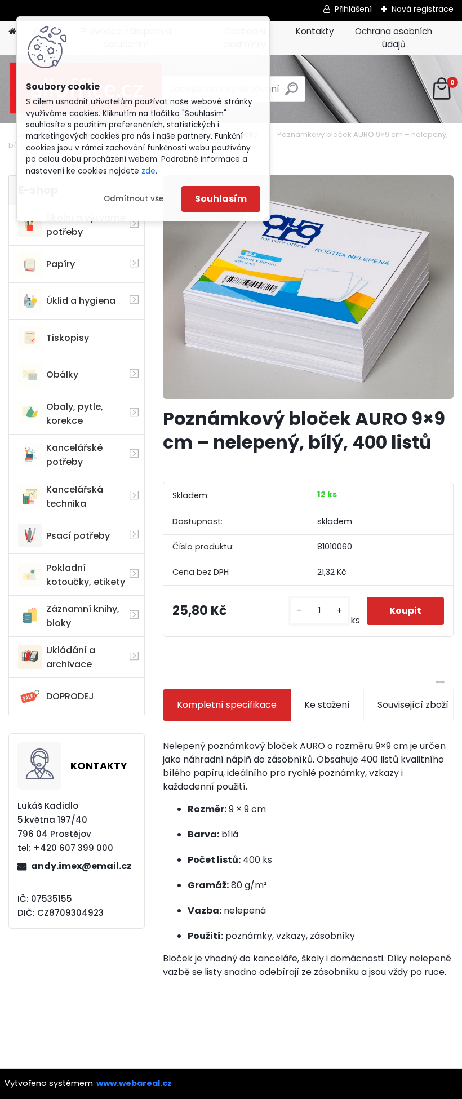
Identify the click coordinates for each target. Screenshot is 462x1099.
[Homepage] (12, 32)
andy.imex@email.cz (81, 865)
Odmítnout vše (133, 198)
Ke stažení (327, 704)
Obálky (62, 374)
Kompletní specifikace (227, 704)
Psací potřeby (78, 535)
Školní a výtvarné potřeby (85, 224)
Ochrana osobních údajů (393, 37)
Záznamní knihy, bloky (82, 616)
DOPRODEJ (70, 696)
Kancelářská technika (74, 496)
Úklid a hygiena (80, 300)
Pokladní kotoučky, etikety (85, 574)
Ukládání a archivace (70, 657)
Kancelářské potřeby (74, 454)
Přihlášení (353, 9)
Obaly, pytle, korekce (74, 413)
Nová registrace (423, 9)
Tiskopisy (67, 337)
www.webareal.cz (134, 1083)
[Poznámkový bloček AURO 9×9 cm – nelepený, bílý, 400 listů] (308, 287)
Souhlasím (221, 198)
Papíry (60, 264)
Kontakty (315, 31)
